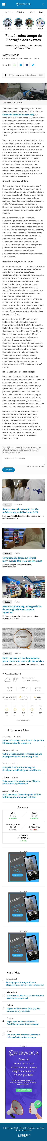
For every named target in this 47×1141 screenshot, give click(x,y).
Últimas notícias (18, 730)
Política (31, 12)
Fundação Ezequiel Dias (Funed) (18, 114)
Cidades (8, 12)
